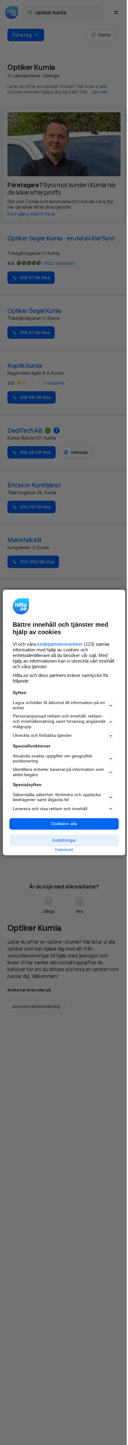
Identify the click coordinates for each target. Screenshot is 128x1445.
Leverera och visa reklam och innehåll (50, 808)
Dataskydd (64, 850)
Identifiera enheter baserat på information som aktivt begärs (58, 772)
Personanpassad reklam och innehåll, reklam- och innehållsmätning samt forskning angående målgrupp (59, 721)
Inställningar (64, 840)
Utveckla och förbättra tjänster (42, 735)
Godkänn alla (64, 823)
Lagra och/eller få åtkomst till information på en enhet (59, 705)
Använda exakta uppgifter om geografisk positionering (52, 758)
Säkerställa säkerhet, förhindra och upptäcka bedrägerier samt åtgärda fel (57, 797)
